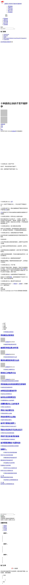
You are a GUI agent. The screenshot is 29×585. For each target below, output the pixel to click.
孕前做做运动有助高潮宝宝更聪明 (13, 384)
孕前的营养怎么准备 (8, 417)
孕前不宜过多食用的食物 (10, 436)
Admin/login (6, 34)
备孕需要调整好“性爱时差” (11, 443)
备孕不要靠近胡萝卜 (8, 423)
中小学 (5, 530)
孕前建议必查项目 (7, 335)
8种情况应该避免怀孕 (9, 391)
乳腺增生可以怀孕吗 (6, 465)
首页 (2, 41)
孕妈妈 (4, 41)
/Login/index (6, 39)
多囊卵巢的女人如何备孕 (10, 404)
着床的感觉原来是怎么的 (10, 360)
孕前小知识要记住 (7, 410)
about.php (5, 35)
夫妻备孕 (8, 41)
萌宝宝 (5, 527)
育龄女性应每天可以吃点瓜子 (12, 430)
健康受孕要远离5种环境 (9, 348)
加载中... (4, 449)
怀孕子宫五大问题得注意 (7, 470)
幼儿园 (5, 528)
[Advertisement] (14, 57)
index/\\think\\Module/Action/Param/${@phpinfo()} (15, 38)
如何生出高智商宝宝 (8, 397)
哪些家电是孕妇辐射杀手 (7, 460)
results (4, 36)
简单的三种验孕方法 (8, 373)
